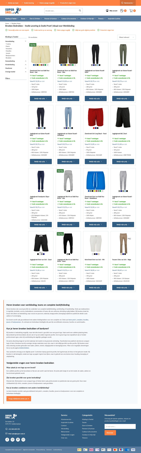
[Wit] (40, 254)
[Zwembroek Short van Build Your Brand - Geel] (40, 54)
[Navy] (94, 65)
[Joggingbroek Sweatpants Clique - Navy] (40, 180)
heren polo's (72, 320)
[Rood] (94, 128)
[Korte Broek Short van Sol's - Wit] (95, 243)
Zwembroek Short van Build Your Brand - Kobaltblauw (94, 197)
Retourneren (65, 432)
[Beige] (98, 254)
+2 (47, 65)
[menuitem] (13, 18)
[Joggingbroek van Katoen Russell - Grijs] (123, 180)
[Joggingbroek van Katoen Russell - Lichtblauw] (68, 117)
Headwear (8, 68)
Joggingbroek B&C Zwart (119, 133)
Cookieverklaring (57, 449)
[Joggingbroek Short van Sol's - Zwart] (40, 243)
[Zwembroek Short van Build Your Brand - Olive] (68, 54)
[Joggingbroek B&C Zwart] (123, 117)
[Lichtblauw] (97, 65)
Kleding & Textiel (10, 18)
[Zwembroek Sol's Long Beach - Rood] (95, 117)
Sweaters (9, 48)
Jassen (8, 53)
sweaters (80, 320)
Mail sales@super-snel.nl (16, 434)
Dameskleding (10, 61)
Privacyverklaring (40, 449)
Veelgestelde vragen (67, 435)
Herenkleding (9, 41)
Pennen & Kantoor (50, 18)
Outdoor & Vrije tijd (87, 18)
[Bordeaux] (41, 65)
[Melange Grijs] (41, 191)
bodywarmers (16, 322)
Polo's (8, 46)
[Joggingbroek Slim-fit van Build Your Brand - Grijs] (68, 180)
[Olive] (36, 65)
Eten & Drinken (35, 18)
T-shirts (8, 44)
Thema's (101, 18)
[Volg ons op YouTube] (23, 440)
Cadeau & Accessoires (68, 18)
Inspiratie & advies (114, 18)
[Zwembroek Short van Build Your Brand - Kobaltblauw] (95, 180)
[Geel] (39, 65)
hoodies (85, 320)
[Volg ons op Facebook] (7, 440)
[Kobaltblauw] (34, 65)
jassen (8, 322)
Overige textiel (10, 72)
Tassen (23, 18)
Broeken (8, 58)
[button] (128, 3)
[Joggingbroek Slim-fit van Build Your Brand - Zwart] (68, 243)
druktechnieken (24, 348)
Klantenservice (66, 419)
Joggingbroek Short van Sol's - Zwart (41, 259)
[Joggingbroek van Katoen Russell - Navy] (40, 117)
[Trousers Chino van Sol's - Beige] (123, 243)
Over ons (64, 438)
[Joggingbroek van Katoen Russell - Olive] (123, 54)
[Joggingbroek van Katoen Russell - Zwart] (95, 54)
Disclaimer (49, 449)
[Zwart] (37, 65)
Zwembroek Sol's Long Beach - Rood (95, 133)
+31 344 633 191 (14, 429)
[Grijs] (43, 65)
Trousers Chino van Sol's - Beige (121, 259)
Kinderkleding (10, 64)
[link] (13, 10)
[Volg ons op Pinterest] (18, 440)
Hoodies (8, 51)
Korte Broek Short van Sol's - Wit (94, 259)
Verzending (65, 428)
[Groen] (45, 65)
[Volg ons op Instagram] (12, 440)
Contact (64, 425)
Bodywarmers (10, 55)
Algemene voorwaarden (29, 449)
